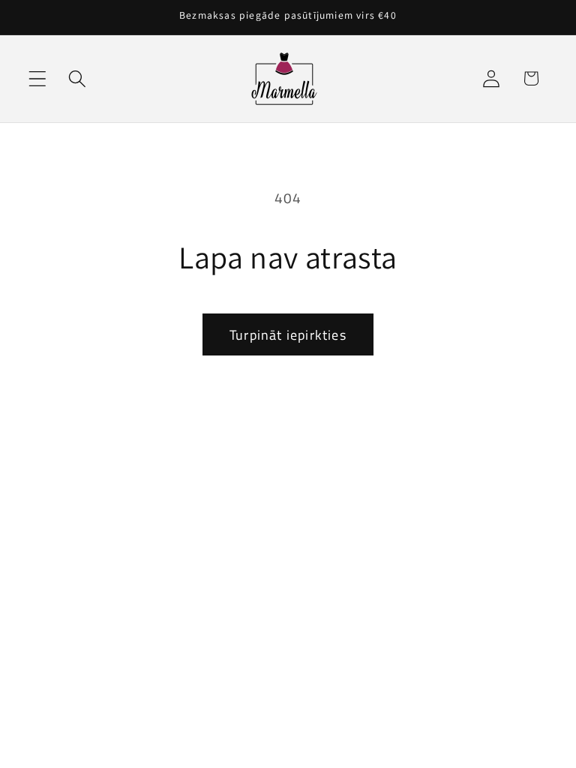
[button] (38, 78)
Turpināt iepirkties (288, 335)
